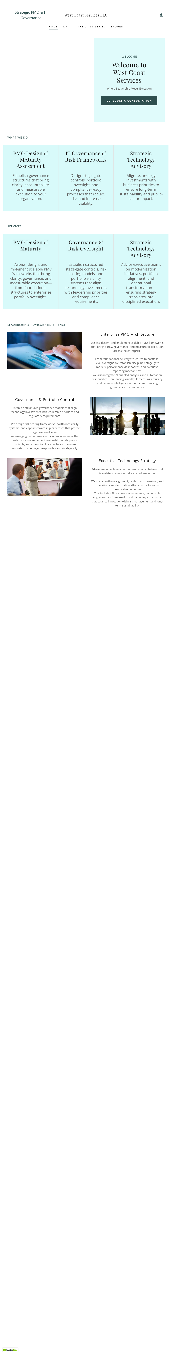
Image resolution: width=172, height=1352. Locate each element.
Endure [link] (117, 26)
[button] (161, 15)
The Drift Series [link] (91, 26)
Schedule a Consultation (129, 100)
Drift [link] (67, 26)
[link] (86, 15)
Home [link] (53, 26)
